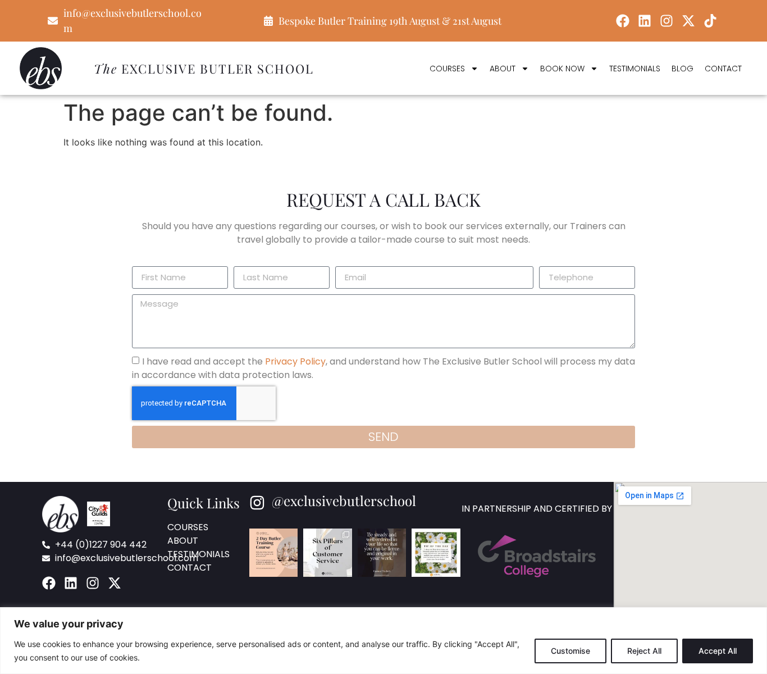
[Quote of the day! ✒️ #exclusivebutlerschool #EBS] (382, 553)
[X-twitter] (688, 21)
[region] (383, 640)
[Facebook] (622, 21)
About (502, 68)
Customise (570, 650)
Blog (682, 68)
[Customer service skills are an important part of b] (327, 553)
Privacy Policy (295, 360)
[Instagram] (666, 21)
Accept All (717, 650)
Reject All (644, 650)
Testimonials (634, 68)
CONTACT (189, 567)
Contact (723, 68)
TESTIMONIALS (198, 554)
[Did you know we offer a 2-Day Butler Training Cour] (273, 553)
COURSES (447, 68)
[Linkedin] (644, 21)
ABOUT (182, 540)
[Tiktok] (710, 21)
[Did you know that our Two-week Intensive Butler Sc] (436, 553)
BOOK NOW (562, 68)
